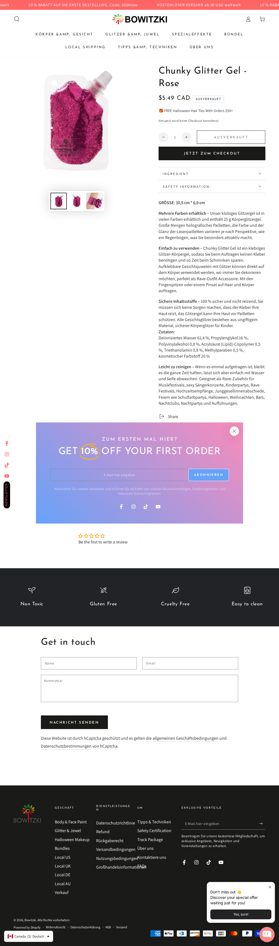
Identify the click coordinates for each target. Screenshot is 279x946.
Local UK (63, 866)
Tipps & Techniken (154, 822)
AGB (108, 927)
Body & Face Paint (71, 822)
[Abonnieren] (262, 823)
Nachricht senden (74, 722)
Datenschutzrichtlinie (115, 823)
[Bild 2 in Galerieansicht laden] (76, 201)
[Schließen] (234, 431)
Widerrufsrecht (55, 927)
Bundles (62, 848)
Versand (165, 121)
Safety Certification (154, 830)
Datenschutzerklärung (85, 927)
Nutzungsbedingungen (117, 858)
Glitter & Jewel (68, 830)
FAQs (142, 866)
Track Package (150, 839)
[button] (17, 19)
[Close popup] (270, 887)
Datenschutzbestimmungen (66, 746)
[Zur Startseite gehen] (139, 19)
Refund (103, 832)
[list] (139, 599)
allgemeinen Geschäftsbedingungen (186, 738)
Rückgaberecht (109, 841)
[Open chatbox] (267, 934)
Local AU (63, 884)
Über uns (145, 848)
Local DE (62, 875)
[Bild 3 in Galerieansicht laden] (94, 201)
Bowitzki (30, 920)
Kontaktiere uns (151, 857)
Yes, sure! (240, 914)
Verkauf (62, 892)
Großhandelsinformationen (121, 867)
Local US (62, 857)
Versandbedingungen (115, 849)
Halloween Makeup (72, 839)
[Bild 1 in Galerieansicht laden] (58, 201)
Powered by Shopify (27, 927)
